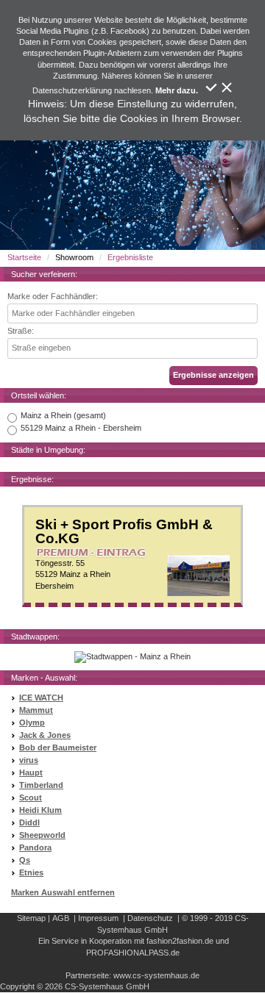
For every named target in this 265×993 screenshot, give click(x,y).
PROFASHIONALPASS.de (133, 952)
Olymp (32, 722)
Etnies (31, 872)
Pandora (35, 847)
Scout (30, 797)
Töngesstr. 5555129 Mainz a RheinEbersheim (124, 554)
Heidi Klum (40, 810)
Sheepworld (42, 835)
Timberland (41, 785)
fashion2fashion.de (179, 940)
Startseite (24, 257)
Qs (24, 860)
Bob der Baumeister (57, 747)
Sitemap (31, 918)
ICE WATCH (41, 697)
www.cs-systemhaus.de (156, 975)
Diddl (29, 822)
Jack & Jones (45, 735)
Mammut (36, 710)
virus (28, 760)
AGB (60, 918)
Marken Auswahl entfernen (63, 892)
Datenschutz (150, 918)
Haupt (31, 772)
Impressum (98, 918)
